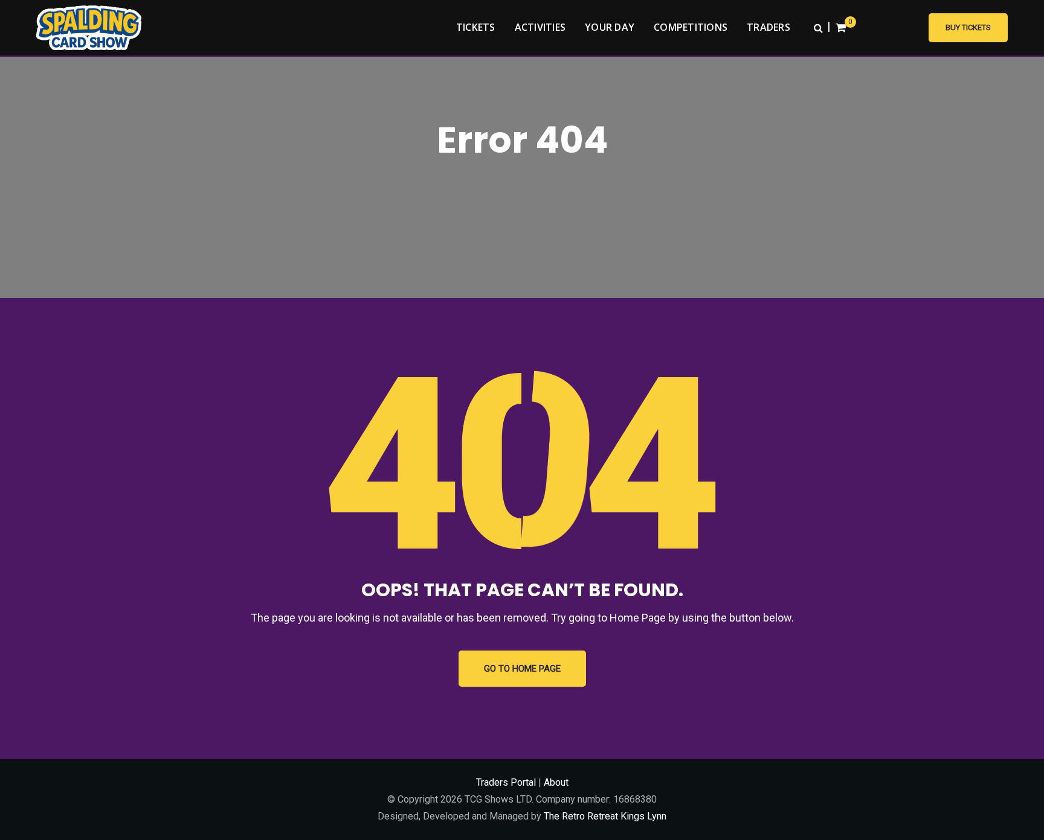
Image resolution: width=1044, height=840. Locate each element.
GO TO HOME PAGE (522, 668)
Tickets (475, 27)
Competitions (690, 27)
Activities (540, 27)
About (556, 782)
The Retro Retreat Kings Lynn (605, 816)
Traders (768, 27)
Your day (609, 27)
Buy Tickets (968, 27)
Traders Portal (506, 782)
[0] (841, 27)
